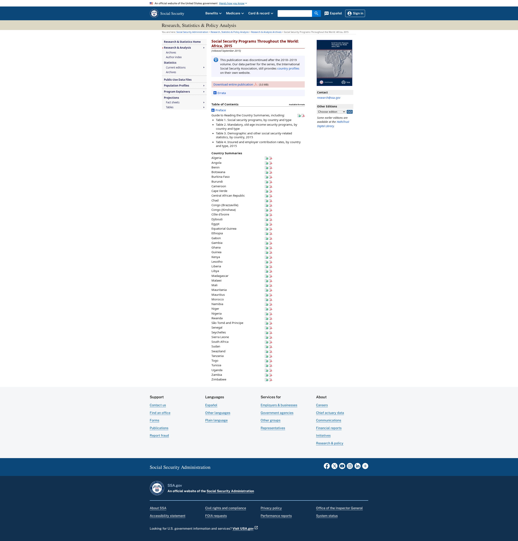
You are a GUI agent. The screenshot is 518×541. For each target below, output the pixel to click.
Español (211, 405)
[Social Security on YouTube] (342, 467)
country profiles (288, 68)
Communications (328, 420)
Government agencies (277, 413)
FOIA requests (216, 516)
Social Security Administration (230, 491)
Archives (171, 52)
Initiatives (323, 435)
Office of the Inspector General (339, 508)
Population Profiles (176, 85)
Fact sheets (172, 102)
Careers (322, 405)
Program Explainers (177, 91)
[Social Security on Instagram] (350, 467)
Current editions (176, 67)
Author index (174, 57)
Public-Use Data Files (178, 79)
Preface (220, 110)
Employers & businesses (279, 405)
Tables (169, 107)
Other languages (217, 413)
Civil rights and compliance (225, 508)
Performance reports (276, 516)
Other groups (270, 420)
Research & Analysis (177, 47)
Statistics (170, 62)
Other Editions (327, 106)
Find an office (160, 413)
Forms (154, 420)
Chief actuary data (330, 413)
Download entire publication (233, 84)
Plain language (216, 420)
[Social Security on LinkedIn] (358, 467)
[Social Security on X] (334, 467)
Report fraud (159, 435)
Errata (222, 93)
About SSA (158, 508)
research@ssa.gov (328, 98)
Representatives (273, 428)
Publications (159, 428)
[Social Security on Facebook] (327, 467)
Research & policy (329, 443)
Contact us (158, 405)
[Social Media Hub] (365, 467)
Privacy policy (271, 508)
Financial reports (329, 428)
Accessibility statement (167, 516)
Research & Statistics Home (182, 41)
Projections (171, 97)
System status (327, 516)
